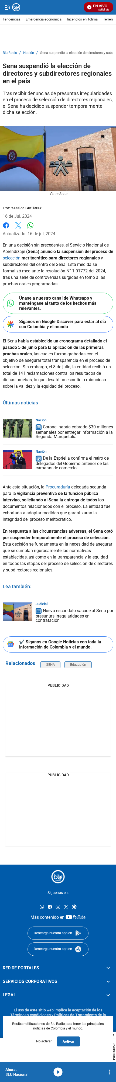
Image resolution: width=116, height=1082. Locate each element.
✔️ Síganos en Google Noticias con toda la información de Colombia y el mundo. (60, 644)
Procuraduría (58, 487)
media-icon (58, 1072)
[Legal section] (108, 995)
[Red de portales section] (108, 967)
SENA (50, 665)
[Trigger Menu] (7, 7)
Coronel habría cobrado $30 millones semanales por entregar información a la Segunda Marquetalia (74, 431)
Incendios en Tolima (82, 20)
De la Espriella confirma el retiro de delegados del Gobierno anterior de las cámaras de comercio (72, 463)
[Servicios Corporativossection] (108, 981)
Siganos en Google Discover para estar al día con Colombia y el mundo (62, 324)
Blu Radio (10, 53)
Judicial (41, 604)
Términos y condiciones (30, 1015)
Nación (28, 53)
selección (12, 258)
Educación (78, 665)
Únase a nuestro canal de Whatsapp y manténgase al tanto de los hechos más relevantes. (57, 303)
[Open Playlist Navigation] (110, 1072)
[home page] (58, 876)
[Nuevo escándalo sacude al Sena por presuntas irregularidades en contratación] (17, 611)
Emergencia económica (44, 20)
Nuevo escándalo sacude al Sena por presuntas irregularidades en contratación (74, 615)
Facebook (6, 228)
